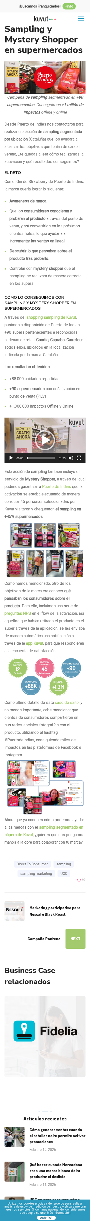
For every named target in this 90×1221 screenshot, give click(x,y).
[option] (43, 1040)
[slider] (41, 458)
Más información (58, 1213)
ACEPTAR (46, 1218)
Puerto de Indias (56, 486)
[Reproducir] (11, 458)
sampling (63, 864)
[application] (45, 440)
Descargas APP (27, 1052)
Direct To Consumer (32, 864)
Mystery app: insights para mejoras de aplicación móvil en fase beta (45, 1013)
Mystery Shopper (61, 1052)
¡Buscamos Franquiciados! (46, 6)
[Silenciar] (71, 458)
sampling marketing (36, 874)
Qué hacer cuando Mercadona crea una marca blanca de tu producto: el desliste (56, 1170)
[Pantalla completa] (79, 458)
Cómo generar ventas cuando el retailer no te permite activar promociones (58, 1135)
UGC (63, 874)
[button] (45, 440)
